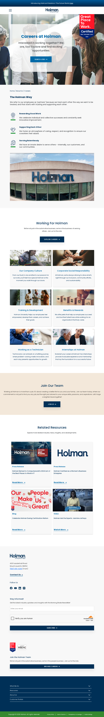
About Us (19, 91)
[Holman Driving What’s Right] (52, 10)
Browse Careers (51, 666)
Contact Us (15, 574)
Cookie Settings (88, 714)
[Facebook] (11, 588)
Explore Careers (51, 239)
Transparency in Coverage (75, 714)
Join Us (51, 404)
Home (12, 91)
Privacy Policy (50, 714)
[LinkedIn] (20, 588)
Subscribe (51, 628)
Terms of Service (61, 714)
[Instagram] (24, 588)
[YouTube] (15, 588)
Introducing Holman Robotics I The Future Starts (52, 3)
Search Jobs (40, 59)
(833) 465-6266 (16, 569)
